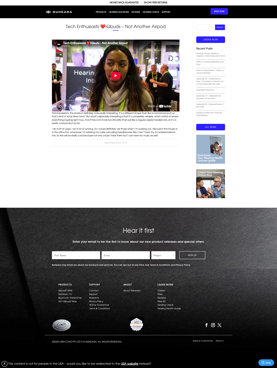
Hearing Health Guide (169, 308)
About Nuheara (131, 290)
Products (101, 12)
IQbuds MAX (65, 290)
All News (210, 127)
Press (160, 294)
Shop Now (219, 11)
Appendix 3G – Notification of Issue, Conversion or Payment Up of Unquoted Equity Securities (209, 81)
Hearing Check (151, 12)
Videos (161, 290)
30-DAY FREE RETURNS (155, 2)
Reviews (136, 12)
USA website (129, 363)
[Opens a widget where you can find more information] (266, 363)
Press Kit (162, 301)
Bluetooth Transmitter (70, 297)
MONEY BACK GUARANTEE (124, 2)
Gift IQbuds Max (67, 301)
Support (166, 12)
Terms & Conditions (99, 308)
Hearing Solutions (119, 12)
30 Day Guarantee (99, 305)
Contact (94, 290)
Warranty (94, 297)
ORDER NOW (210, 39)
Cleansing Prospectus (205, 90)
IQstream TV (65, 294)
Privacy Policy (96, 301)
